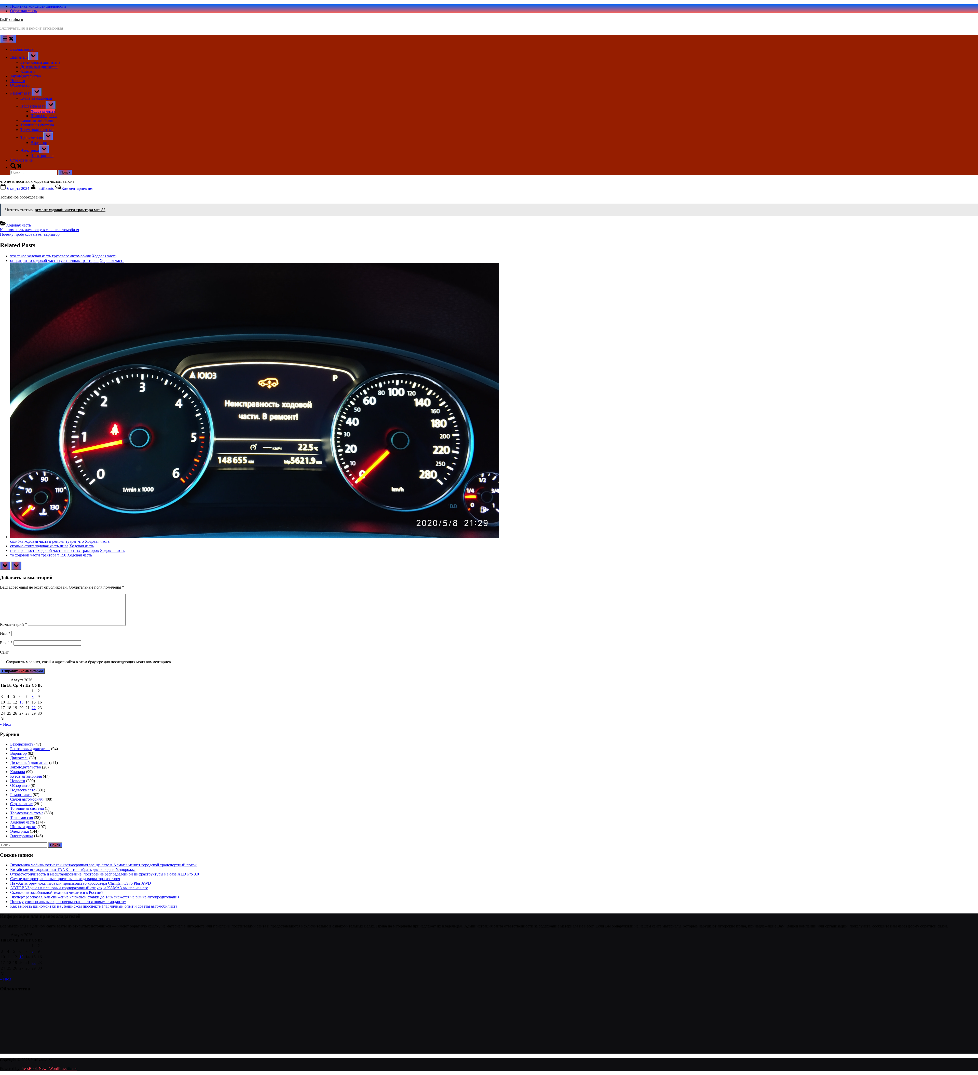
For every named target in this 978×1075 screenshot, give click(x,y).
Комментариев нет (77, 188)
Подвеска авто (33, 106)
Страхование (21, 160)
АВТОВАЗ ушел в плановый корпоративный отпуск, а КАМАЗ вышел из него (79, 888)
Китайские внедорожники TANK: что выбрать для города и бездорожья (72, 869)
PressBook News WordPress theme (48, 1068)
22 (34, 708)
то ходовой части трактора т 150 (38, 555)
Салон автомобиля (36, 120)
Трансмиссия (31, 137)
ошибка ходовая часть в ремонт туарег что (47, 541)
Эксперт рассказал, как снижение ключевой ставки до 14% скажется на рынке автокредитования (94, 897)
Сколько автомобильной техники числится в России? (56, 892)
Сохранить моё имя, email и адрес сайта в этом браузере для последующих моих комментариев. (89, 662)
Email (6, 643)
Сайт (4, 652)
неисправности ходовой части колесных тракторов (54, 550)
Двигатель (19, 57)
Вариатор (39, 142)
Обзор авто (20, 85)
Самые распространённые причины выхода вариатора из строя (65, 879)
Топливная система (37, 125)
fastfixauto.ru (11, 19)
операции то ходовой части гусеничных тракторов (54, 260)
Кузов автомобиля (36, 98)
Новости (17, 80)
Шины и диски (44, 116)
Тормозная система (36, 129)
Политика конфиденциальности (38, 6)
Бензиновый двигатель (40, 62)
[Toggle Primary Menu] (8, 39)
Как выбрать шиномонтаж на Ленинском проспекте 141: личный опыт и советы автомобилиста (93, 906)
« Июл (5, 724)
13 (21, 702)
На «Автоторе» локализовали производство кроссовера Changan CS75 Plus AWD (80, 883)
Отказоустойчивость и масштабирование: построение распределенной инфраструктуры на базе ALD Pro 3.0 (104, 874)
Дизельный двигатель (39, 67)
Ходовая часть (43, 111)
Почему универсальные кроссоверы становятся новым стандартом (68, 901)
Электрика (29, 150)
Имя (5, 633)
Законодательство (25, 76)
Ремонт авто (21, 93)
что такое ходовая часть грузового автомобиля (50, 256)
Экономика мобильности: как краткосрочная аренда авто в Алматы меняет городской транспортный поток (103, 865)
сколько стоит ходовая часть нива (39, 546)
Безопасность (21, 49)
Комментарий (13, 624)
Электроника (42, 155)
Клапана (27, 71)
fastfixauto (46, 188)
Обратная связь (23, 11)
